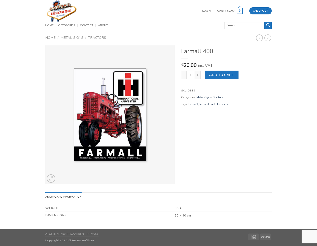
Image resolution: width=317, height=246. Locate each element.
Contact (86, 25)
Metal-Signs (72, 37)
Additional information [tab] (63, 197)
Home (49, 25)
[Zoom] (51, 178)
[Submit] (268, 25)
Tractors (97, 37)
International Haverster (213, 104)
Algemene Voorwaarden (64, 234)
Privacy (93, 234)
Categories (66, 25)
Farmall (193, 104)
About (103, 25)
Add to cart (221, 75)
